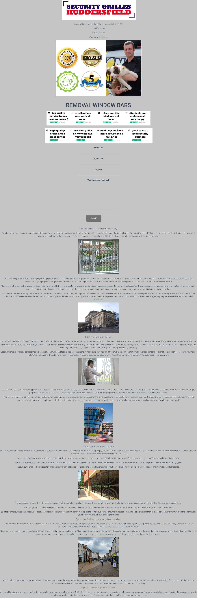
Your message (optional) (98, 180)
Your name (98, 148)
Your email (98, 158)
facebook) (103, 37)
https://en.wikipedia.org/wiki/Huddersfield (98, 588)
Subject (98, 169)
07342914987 (117, 24)
